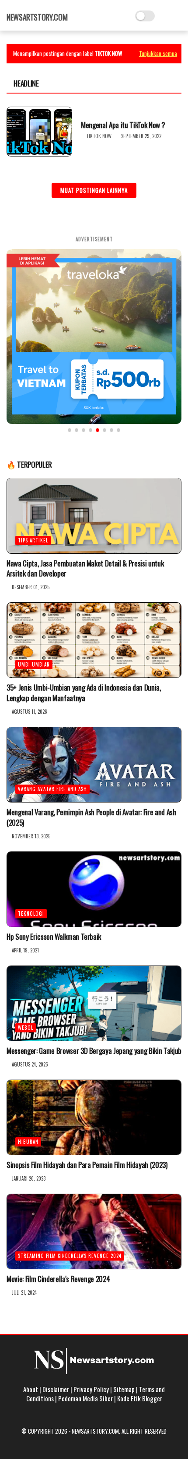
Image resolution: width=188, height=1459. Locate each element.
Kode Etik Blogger (139, 1398)
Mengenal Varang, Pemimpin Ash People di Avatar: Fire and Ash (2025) (91, 817)
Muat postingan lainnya (94, 190)
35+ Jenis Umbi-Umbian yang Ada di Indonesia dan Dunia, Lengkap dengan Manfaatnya (84, 692)
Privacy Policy (91, 1389)
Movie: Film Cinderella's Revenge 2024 (58, 1279)
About (30, 1389)
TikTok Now (98, 135)
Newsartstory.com (37, 17)
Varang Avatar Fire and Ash (52, 788)
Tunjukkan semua (158, 53)
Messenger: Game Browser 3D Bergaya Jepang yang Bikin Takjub (94, 1051)
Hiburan (28, 1141)
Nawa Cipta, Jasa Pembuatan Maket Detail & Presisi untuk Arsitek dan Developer (85, 568)
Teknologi (31, 913)
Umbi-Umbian (34, 664)
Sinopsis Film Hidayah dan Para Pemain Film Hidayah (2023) (87, 1165)
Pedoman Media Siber (85, 1398)
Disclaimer (55, 1389)
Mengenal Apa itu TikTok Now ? (123, 125)
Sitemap (124, 1389)
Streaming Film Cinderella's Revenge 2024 (70, 1255)
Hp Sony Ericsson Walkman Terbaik (54, 936)
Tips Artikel (33, 540)
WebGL (25, 1027)
